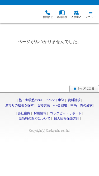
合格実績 (43, 105)
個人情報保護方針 (66, 118)
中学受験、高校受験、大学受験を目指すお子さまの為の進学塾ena (14, 14)
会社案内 (24, 113)
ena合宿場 (60, 105)
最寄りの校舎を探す (19, 105)
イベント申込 (54, 100)
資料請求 (74, 100)
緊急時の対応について (34, 118)
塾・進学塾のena (30, 100)
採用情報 (40, 113)
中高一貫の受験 (81, 105)
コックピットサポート (66, 113)
